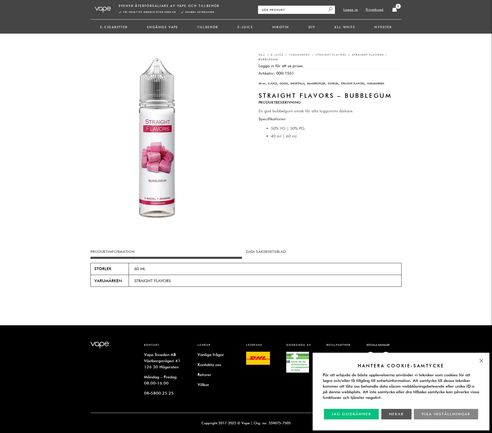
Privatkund (374, 10)
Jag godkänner (351, 414)
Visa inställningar (446, 414)
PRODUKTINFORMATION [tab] (112, 252)
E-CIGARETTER (114, 27)
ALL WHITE (344, 27)
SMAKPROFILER (316, 83)
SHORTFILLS (297, 83)
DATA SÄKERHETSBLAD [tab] (266, 252)
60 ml (262, 83)
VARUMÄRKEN (299, 54)
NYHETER (383, 27)
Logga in (350, 10)
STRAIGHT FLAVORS (331, 54)
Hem (262, 54)
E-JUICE (245, 27)
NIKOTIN (280, 27)
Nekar (396, 414)
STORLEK (333, 83)
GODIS (284, 83)
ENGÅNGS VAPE (162, 27)
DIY (312, 27)
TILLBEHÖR (207, 27)
